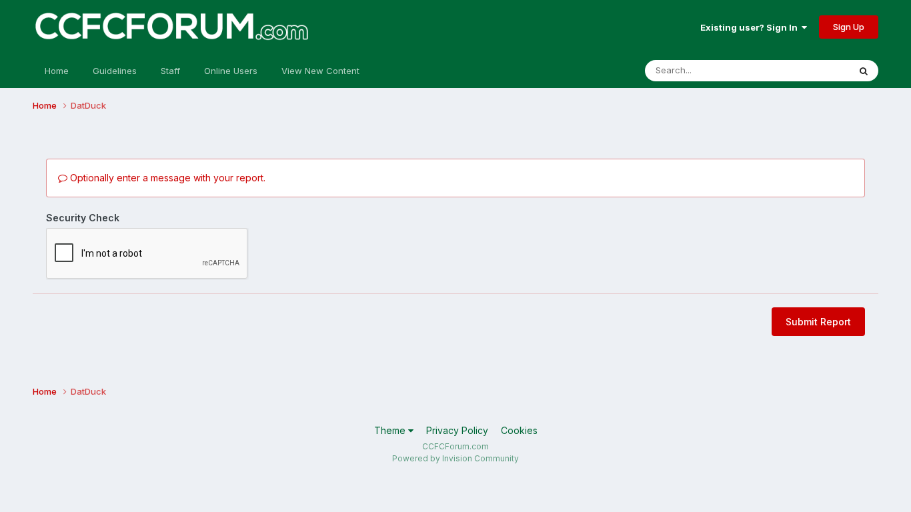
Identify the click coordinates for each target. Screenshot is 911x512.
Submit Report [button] (818, 321)
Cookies (519, 430)
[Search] (863, 70)
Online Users (230, 70)
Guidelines (115, 70)
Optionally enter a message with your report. (166, 177)
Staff (170, 70)
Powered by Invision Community (455, 458)
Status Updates (800, 70)
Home (57, 70)
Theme (391, 430)
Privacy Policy (457, 430)
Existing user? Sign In (751, 27)
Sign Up (848, 26)
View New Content (320, 70)
